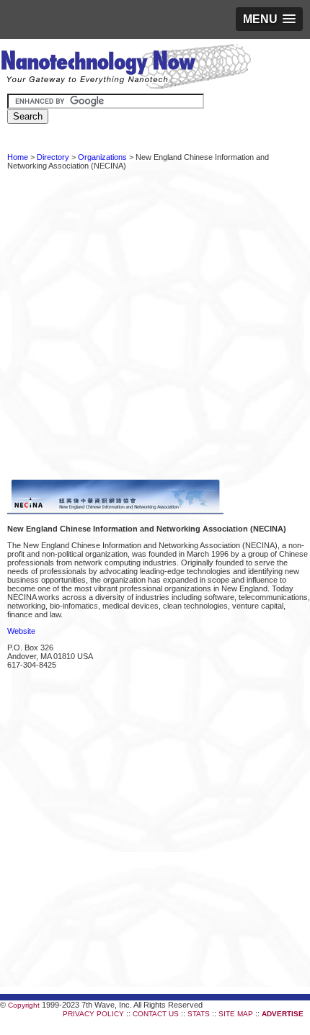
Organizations (102, 157)
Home (17, 157)
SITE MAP (235, 1014)
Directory (53, 157)
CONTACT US (156, 1014)
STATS (198, 1014)
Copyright (24, 1005)
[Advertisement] (155, 325)
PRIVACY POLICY (93, 1014)
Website (21, 631)
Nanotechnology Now (126, 68)
